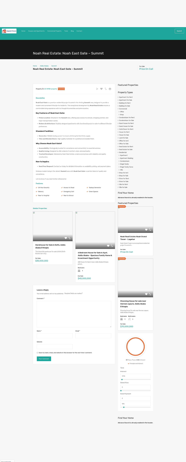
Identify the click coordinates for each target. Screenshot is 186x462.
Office (122, 112)
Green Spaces (93, 191)
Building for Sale (124, 106)
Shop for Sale (123, 176)
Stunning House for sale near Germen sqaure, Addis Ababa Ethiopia (133, 304)
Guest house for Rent (126, 123)
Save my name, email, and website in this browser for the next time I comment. (65, 353)
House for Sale (124, 135)
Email (77, 331)
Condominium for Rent (126, 117)
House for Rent (124, 132)
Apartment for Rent (126, 97)
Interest (123, 371)
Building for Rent (124, 103)
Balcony (40, 191)
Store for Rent (124, 178)
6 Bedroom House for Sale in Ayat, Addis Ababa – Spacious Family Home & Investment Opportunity (95, 255)
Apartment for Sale (125, 100)
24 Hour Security (43, 187)
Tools (66, 31)
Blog (72, 31)
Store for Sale (123, 181)
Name (39, 331)
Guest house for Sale (126, 126)
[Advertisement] (58, 13)
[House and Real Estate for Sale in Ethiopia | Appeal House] (9, 31)
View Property (53, 235)
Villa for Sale (123, 187)
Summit (54, 66)
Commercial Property (54, 31)
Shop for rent (123, 173)
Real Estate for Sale (125, 149)
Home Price (124, 383)
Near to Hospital (43, 195)
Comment (41, 298)
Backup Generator (95, 187)
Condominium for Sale (126, 120)
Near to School (68, 195)
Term (122, 368)
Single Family (124, 164)
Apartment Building (126, 158)
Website (39, 342)
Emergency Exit (69, 191)
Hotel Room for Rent (126, 129)
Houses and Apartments (36, 31)
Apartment (123, 155)
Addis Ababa (44, 66)
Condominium (124, 161)
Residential (123, 152)
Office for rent (124, 141)
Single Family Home (126, 167)
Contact (79, 31)
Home (23, 31)
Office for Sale (123, 144)
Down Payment (125, 394)
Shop (122, 115)
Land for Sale (123, 138)
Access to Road (69, 187)
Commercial (123, 109)
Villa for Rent (123, 184)
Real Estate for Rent (126, 146)
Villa (121, 170)
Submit (179, 31)
